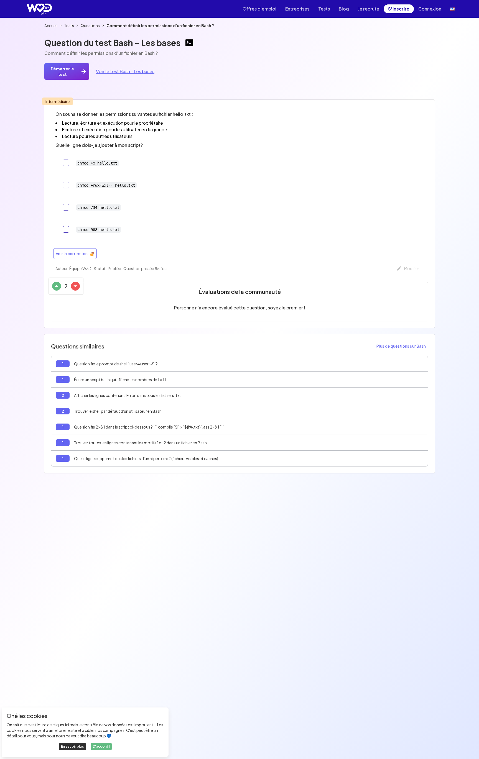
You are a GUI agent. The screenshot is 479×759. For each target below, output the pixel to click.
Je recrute (368, 9)
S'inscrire (398, 9)
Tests (324, 9)
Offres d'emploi (259, 9)
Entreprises (297, 9)
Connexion (429, 9)
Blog (344, 9)
